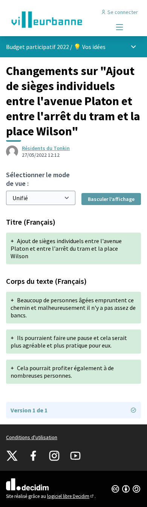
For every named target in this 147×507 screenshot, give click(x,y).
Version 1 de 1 (29, 410)
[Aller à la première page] (56, 20)
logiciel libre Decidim (71, 496)
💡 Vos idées (90, 47)
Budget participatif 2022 (37, 47)
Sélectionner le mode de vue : (38, 179)
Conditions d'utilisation (31, 437)
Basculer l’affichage (111, 199)
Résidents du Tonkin (46, 148)
